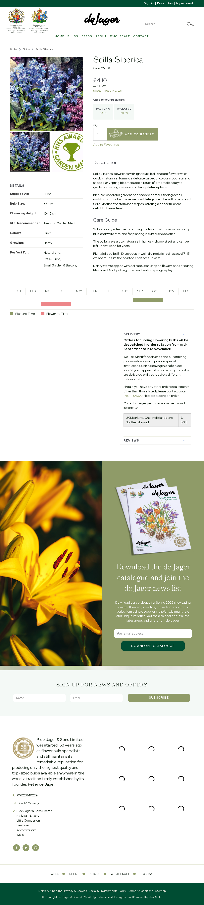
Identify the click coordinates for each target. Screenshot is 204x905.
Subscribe (159, 698)
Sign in (149, 3)
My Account (184, 3)
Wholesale (120, 36)
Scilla (26, 49)
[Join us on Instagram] (35, 847)
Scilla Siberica (44, 49)
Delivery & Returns (50, 891)
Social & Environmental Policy (107, 891)
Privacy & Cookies (75, 891)
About (101, 36)
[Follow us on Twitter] (26, 847)
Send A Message (29, 803)
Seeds (86, 36)
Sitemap (160, 891)
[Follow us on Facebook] (16, 847)
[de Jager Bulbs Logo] (102, 19)
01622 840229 (134, 396)
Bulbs (73, 36)
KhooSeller (156, 897)
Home (59, 36)
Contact (141, 36)
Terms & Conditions (140, 891)
